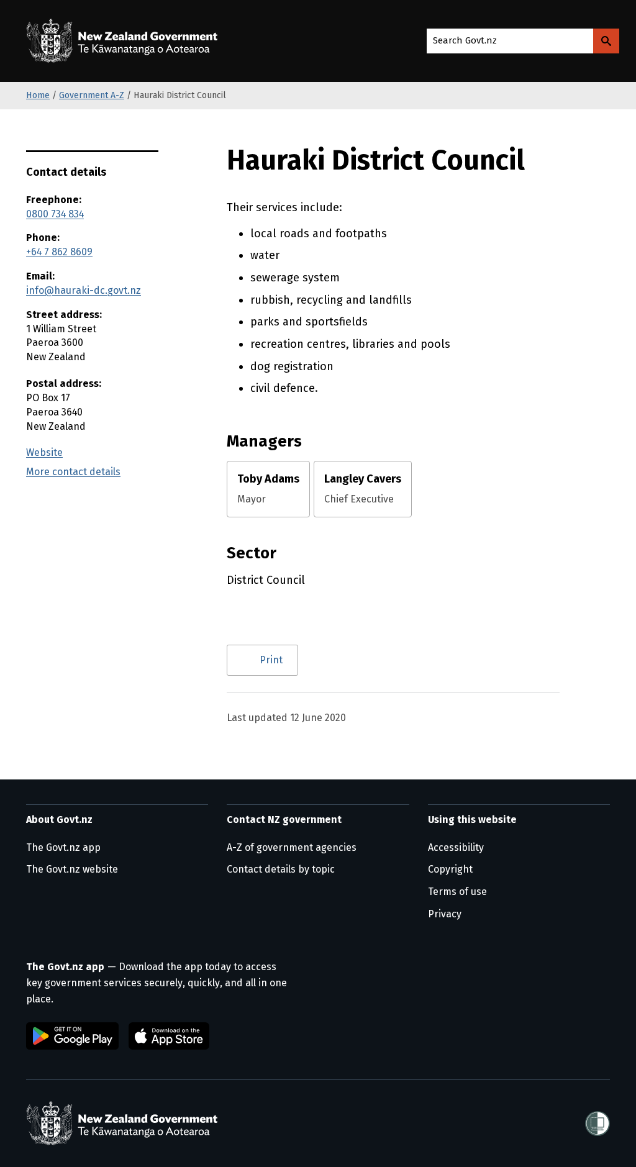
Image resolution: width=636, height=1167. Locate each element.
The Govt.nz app (63, 847)
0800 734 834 (55, 214)
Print (271, 660)
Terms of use (457, 891)
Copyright (450, 869)
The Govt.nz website (72, 869)
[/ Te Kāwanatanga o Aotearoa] (125, 41)
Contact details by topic (281, 869)
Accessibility (456, 847)
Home (38, 95)
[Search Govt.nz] (606, 41)
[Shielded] (597, 1123)
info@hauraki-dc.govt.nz (83, 290)
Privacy (444, 914)
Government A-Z (91, 95)
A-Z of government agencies (292, 847)
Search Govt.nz (465, 40)
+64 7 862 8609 (59, 252)
